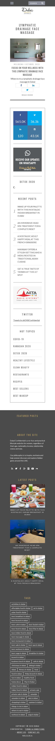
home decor (16, 682)
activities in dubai (18, 604)
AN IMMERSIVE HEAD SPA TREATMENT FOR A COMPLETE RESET (29, 226)
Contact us (34, 732)
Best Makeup (21, 395)
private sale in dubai (19, 694)
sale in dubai (33, 698)
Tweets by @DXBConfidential (26, 320)
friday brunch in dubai (33, 674)
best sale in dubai (18, 645)
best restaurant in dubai (21, 641)
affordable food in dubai (21, 608)
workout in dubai (18, 714)
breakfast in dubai (36, 653)
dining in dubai (34, 665)
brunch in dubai (18, 657)
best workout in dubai (20, 649)
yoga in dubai (33, 714)
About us (21, 732)
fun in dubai (16, 678)
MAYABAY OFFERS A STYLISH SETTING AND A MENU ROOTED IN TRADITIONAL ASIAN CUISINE (30, 255)
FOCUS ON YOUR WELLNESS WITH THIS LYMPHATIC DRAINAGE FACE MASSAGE (27, 71)
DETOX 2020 (20, 353)
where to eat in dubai (20, 710)
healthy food (29, 678)
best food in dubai (19, 629)
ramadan (33, 694)
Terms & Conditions (35, 729)
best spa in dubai (35, 645)
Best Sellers (21, 388)
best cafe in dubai (19, 624)
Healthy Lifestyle (24, 360)
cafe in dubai (38, 661)
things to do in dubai (20, 706)
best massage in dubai (20, 637)
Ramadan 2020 (22, 346)
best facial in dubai (36, 624)
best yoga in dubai (19, 653)
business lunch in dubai (21, 661)
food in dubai (17, 674)
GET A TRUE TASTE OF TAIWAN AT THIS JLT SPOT (28, 272)
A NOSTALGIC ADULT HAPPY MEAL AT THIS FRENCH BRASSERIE (28, 239)
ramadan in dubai (18, 698)
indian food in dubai (19, 686)
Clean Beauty (21, 367)
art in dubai (38, 608)
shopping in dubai (18, 702)
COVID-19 (18, 339)
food (36, 669)
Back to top (27, 735)
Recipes (17, 381)
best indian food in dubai (21, 633)
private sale (34, 690)
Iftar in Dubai (29, 682)
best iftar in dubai (36, 629)
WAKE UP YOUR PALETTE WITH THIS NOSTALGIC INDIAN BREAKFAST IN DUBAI (27, 512)
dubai (14, 669)
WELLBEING (18, 64)
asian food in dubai (19, 612)
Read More (27, 95)
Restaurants (21, 374)
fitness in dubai (25, 669)
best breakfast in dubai (21, 616)
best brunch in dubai (20, 620)
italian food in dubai (19, 690)
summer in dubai (35, 702)
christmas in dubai (19, 665)
